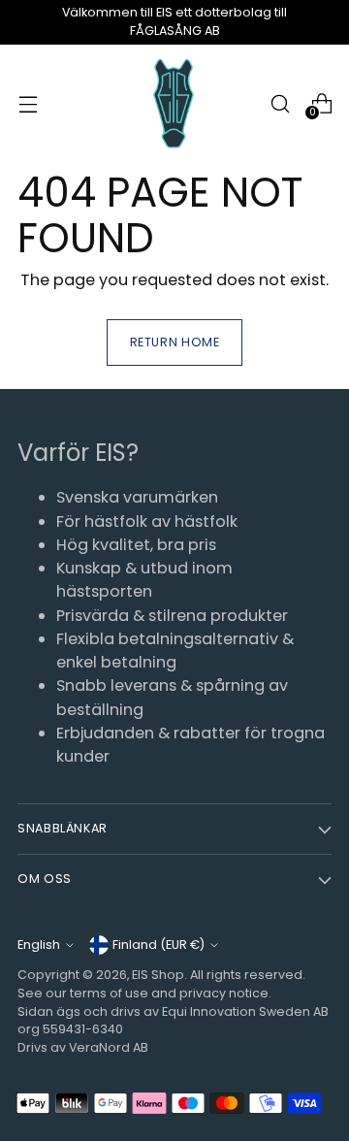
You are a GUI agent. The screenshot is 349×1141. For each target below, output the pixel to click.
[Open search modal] (280, 103)
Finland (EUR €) (158, 944)
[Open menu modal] (28, 103)
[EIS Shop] (174, 104)
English (38, 944)
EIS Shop (158, 974)
